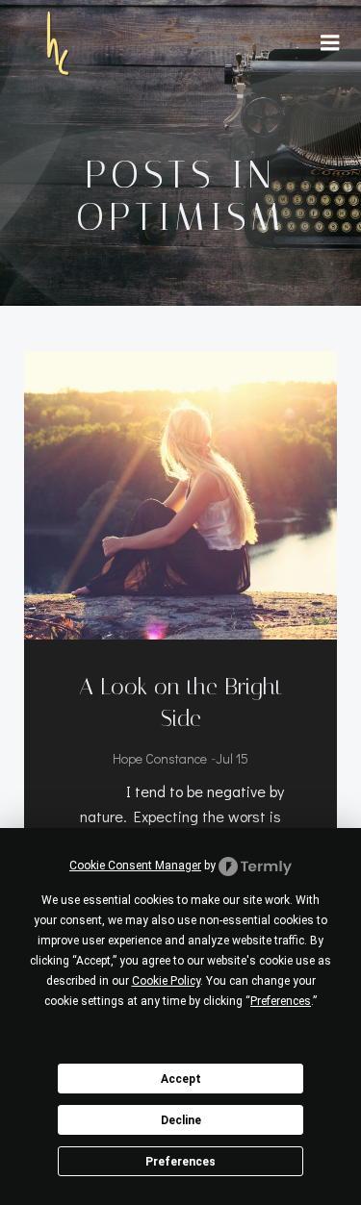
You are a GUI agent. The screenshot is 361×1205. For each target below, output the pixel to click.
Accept (181, 1079)
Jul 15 (232, 758)
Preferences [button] (280, 1001)
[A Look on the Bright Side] (180, 493)
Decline (181, 1120)
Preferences (180, 1161)
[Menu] (330, 43)
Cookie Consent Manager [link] (135, 865)
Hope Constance (160, 758)
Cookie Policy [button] (166, 981)
